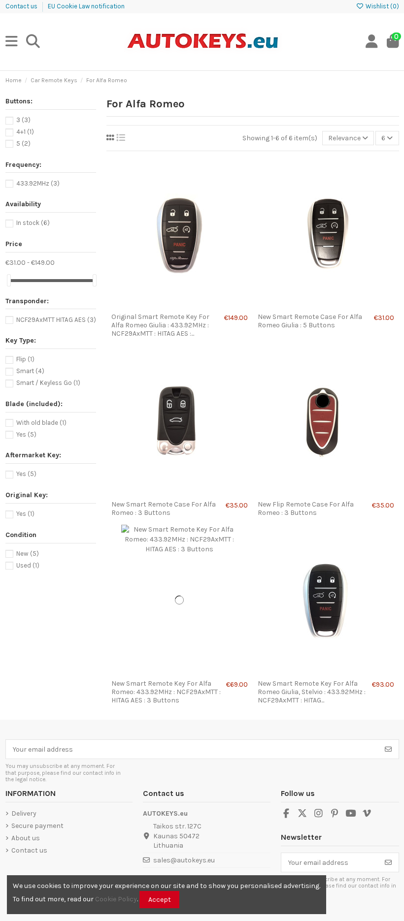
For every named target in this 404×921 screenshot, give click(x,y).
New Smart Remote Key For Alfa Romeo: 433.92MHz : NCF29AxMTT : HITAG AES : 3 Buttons (166, 691)
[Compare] (179, 305)
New (27, 553)
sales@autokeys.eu (184, 860)
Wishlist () (381, 6)
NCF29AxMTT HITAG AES (56, 319)
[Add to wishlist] (165, 305)
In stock (33, 222)
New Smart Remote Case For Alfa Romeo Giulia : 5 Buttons (310, 321)
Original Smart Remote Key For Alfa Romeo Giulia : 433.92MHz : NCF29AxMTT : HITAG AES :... (160, 325)
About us (25, 838)
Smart (30, 371)
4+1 (25, 131)
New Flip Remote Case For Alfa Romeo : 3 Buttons (306, 508)
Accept (159, 899)
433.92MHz (38, 183)
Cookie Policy (116, 899)
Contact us (22, 6)
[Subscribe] (388, 749)
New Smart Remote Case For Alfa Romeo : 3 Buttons (163, 508)
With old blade (41, 422)
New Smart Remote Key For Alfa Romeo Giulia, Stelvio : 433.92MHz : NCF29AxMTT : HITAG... (312, 691)
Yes (26, 434)
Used (27, 565)
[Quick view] (193, 305)
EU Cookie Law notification (86, 6)
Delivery (23, 813)
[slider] (9, 280)
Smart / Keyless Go (48, 382)
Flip (25, 359)
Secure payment (37, 826)
